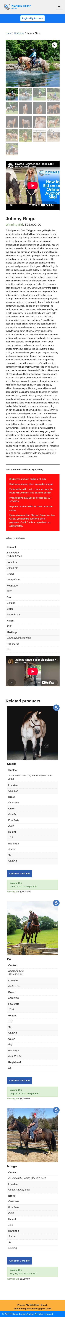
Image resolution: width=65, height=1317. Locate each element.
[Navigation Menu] (59, 7)
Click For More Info (19, 873)
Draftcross (19, 33)
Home (8, 33)
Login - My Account (32, 18)
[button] (54, 45)
